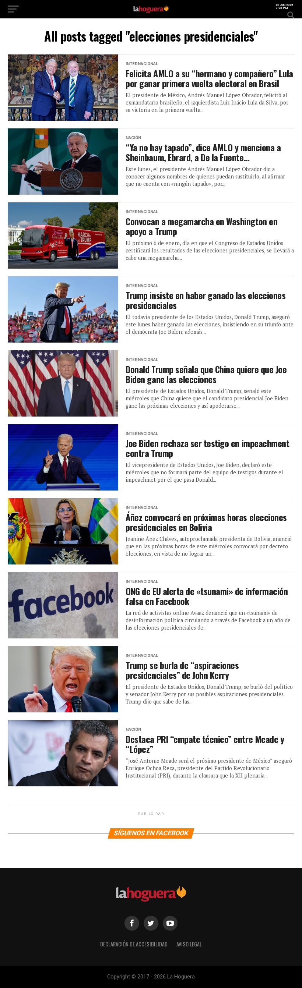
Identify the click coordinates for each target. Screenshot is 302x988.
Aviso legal (189, 944)
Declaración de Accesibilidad (134, 944)
